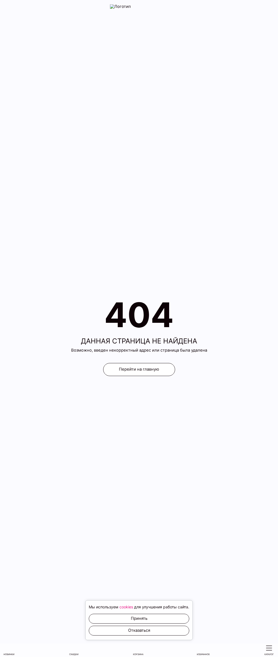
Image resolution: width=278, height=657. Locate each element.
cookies (126, 607)
